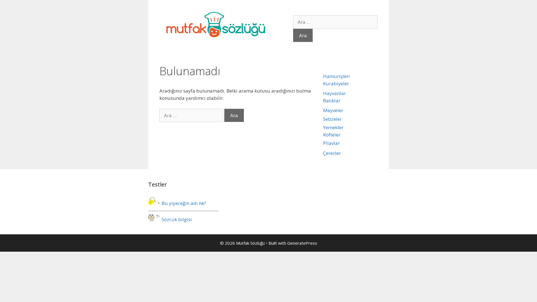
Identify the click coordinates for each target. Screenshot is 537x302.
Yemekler (333, 127)
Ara (303, 35)
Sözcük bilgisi (175, 219)
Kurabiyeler (336, 83)
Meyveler (333, 110)
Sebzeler (332, 119)
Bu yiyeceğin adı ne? (182, 203)
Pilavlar (331, 143)
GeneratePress (302, 243)
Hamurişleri (336, 76)
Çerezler (332, 153)
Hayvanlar (334, 93)
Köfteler (331, 134)
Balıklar (331, 100)
